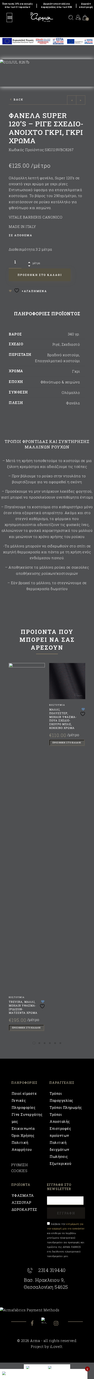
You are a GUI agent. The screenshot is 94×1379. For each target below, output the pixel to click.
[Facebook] (35, 1323)
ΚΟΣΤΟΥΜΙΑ (17, 997)
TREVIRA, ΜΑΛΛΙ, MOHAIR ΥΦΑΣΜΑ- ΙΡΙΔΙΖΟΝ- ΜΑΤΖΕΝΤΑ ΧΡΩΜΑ (23, 1007)
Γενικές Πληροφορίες (24, 1104)
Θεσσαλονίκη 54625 (46, 1287)
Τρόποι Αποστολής (60, 1118)
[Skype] (47, 1320)
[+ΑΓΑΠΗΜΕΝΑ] (43, 1004)
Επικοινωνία (23, 1128)
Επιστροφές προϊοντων (60, 1132)
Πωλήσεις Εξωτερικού (60, 1160)
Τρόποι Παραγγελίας (61, 1097)
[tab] (47, 314)
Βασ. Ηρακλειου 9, (44, 1280)
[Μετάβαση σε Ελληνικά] (58, 1367)
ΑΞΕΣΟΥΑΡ (21, 1202)
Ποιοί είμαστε (24, 1093)
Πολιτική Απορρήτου (22, 1146)
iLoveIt (56, 1346)
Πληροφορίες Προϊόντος (47, 313)
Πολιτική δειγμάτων (59, 1146)
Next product (80, 100)
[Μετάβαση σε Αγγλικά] (35, 1367)
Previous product (71, 100)
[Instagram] (59, 1323)
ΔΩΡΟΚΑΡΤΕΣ (24, 1209)
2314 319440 (52, 1270)
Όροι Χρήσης (23, 1135)
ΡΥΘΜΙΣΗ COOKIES (19, 1167)
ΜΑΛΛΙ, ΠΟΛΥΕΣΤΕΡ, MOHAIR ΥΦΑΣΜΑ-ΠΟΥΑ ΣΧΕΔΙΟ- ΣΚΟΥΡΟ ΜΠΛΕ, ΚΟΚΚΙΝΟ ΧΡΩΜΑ (63, 719)
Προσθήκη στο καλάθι (26, 1027)
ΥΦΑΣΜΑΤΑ (23, 1195)
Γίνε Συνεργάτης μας (27, 1118)
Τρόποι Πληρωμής (66, 1107)
